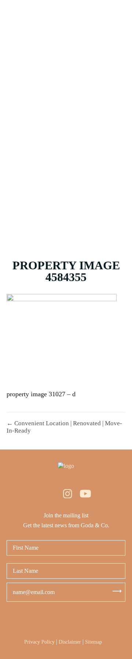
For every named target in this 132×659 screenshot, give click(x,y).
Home (66, 30)
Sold (66, 107)
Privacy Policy (39, 642)
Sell (66, 146)
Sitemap (93, 642)
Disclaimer (70, 642)
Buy (66, 69)
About (66, 184)
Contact (66, 223)
